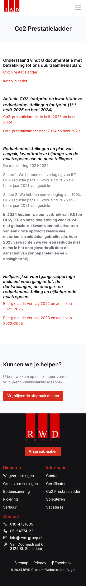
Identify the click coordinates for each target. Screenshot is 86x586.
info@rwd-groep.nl (26, 538)
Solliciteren (55, 499)
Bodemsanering (16, 491)
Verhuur (10, 507)
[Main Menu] (78, 8)
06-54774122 (21, 531)
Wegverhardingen (18, 475)
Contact (53, 475)
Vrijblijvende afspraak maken (33, 395)
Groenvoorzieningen (20, 483)
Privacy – (42, 563)
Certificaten (56, 483)
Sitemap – (23, 563)
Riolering (10, 499)
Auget (71, 570)
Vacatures (54, 507)
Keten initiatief (15, 81)
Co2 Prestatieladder (20, 72)
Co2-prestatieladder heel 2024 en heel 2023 (41, 131)
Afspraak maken (43, 451)
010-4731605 (21, 524)
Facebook (63, 563)
